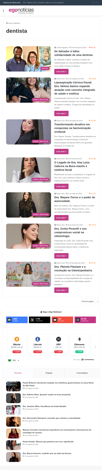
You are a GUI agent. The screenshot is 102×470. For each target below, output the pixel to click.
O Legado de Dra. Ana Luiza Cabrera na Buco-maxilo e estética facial (72, 166)
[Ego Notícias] (21, 10)
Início (10, 23)
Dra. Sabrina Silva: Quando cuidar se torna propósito (47, 394)
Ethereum (79, 344)
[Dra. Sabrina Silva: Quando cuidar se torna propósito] (13, 398)
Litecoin (38, 344)
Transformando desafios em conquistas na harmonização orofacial (72, 128)
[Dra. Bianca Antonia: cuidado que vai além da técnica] (13, 457)
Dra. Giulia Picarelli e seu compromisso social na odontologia (70, 232)
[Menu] (3, 12)
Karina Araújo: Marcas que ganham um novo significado (48, 442)
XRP (58, 344)
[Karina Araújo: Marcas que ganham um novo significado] (13, 445)
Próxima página (88, 301)
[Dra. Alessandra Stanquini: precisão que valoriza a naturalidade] (13, 422)
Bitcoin (16, 344)
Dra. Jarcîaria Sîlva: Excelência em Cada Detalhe (44, 406)
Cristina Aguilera (62, 48)
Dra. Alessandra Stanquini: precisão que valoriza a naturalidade (51, 418)
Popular (49, 373)
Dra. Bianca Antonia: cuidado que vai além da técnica (47, 453)
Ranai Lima (60, 79)
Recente (18, 373)
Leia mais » (61, 71)
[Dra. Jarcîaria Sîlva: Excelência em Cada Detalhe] (13, 410)
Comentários (82, 373)
